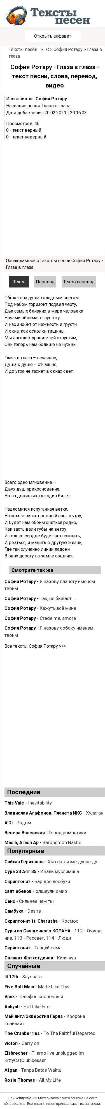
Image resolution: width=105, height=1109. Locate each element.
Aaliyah (12, 1006)
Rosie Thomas (19, 1080)
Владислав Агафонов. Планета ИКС (43, 813)
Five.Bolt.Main (19, 986)
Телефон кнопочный (41, 996)
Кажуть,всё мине (58, 608)
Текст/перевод (79, 281)
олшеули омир (51, 891)
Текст (19, 281)
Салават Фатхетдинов (28, 958)
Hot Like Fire (37, 1006)
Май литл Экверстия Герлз (33, 1016)
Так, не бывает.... (58, 598)
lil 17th (11, 976)
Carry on (30, 1043)
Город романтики (67, 832)
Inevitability (40, 803)
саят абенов (18, 891)
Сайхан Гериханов (24, 861)
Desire (34, 911)
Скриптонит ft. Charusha (31, 921)
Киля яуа (66, 958)
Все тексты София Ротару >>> (35, 646)
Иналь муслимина (59, 871)
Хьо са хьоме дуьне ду (72, 861)
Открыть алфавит (52, 36)
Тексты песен (23, 49)
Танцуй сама (48, 947)
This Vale (14, 803)
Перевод (45, 281)
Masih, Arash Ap (21, 842)
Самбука (14, 911)
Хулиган (94, 813)
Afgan (10, 1070)
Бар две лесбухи (52, 881)
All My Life (50, 1080)
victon (11, 1043)
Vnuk (9, 996)
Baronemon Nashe (62, 842)
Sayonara (32, 976)
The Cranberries (22, 1033)
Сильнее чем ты (36, 901)
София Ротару (68, 49)
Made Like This (53, 986)
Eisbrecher (16, 1053)
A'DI (8, 822)
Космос (70, 921)
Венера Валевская (24, 832)
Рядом (24, 822)
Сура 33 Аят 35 (20, 871)
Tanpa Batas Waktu (41, 1070)
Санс (9, 901)
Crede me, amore (58, 618)
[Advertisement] (52, 198)
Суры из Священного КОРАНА (37, 930)
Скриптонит (17, 881)
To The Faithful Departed (69, 1033)
